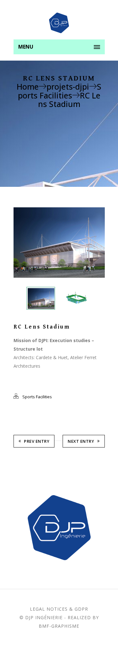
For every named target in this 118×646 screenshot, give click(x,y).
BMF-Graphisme (59, 626)
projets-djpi (68, 86)
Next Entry (81, 441)
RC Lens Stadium (69, 99)
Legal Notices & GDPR (59, 609)
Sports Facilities (60, 91)
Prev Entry (36, 441)
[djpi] (59, 23)
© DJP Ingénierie (41, 617)
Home (28, 86)
